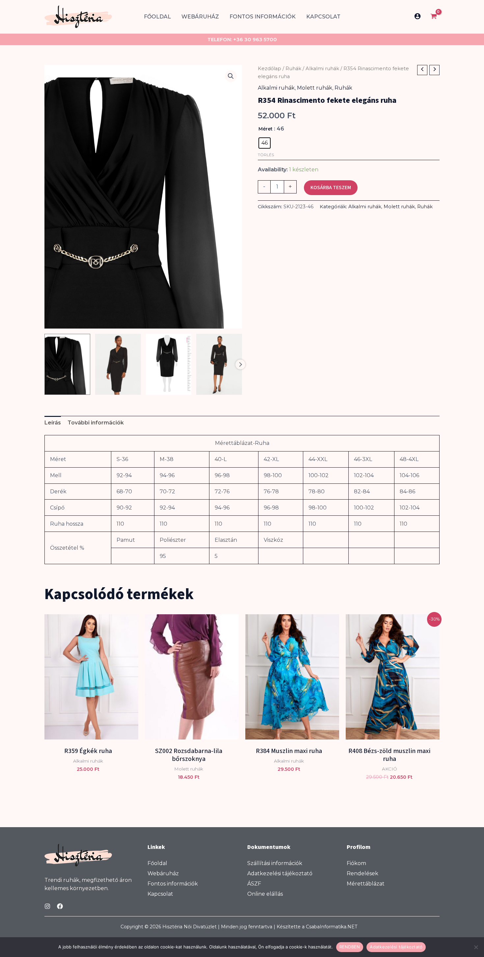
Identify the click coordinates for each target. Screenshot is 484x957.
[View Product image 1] (67, 364)
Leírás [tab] (52, 423)
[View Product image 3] (169, 364)
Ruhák (293, 69)
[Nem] (475, 947)
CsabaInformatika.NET (331, 927)
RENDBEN (349, 946)
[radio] (264, 143)
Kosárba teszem (330, 187)
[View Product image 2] (118, 364)
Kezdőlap (269, 69)
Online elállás (265, 894)
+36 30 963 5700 (255, 39)
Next (240, 364)
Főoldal (157, 17)
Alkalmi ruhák (322, 69)
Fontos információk (262, 17)
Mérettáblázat (366, 883)
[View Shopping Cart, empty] (433, 17)
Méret (265, 129)
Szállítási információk (274, 863)
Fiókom (356, 863)
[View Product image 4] (219, 364)
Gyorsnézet (91, 733)
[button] (231, 76)
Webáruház (200, 17)
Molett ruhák (314, 88)
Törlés (266, 154)
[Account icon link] (417, 16)
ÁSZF (254, 883)
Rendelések (362, 873)
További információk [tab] (95, 423)
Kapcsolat (323, 17)
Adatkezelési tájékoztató (279, 873)
